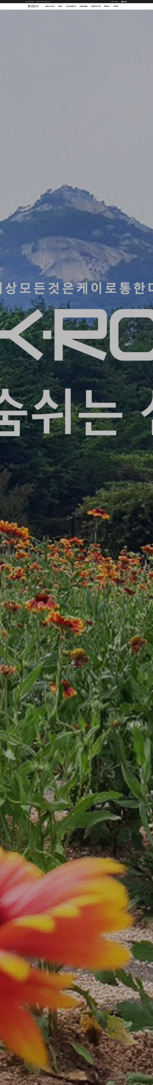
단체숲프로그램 (95, 6)
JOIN (116, 1)
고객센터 (115, 6)
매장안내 (106, 6)
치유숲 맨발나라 (71, 6)
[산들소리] (33, 6)
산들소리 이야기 (50, 6)
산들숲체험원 (83, 6)
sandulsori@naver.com (43, 1)
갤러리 (60, 6)
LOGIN (112, 1)
